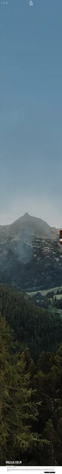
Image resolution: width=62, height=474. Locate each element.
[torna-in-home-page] (31, 3)
